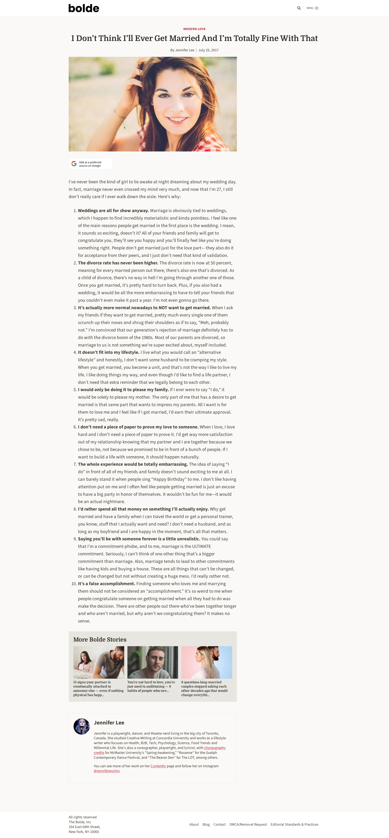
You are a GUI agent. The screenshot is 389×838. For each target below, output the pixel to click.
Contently (158, 766)
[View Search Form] (299, 8)
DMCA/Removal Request (248, 824)
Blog (206, 824)
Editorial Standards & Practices (294, 824)
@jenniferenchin (107, 771)
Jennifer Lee (184, 50)
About (194, 824)
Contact (220, 824)
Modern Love (194, 29)
